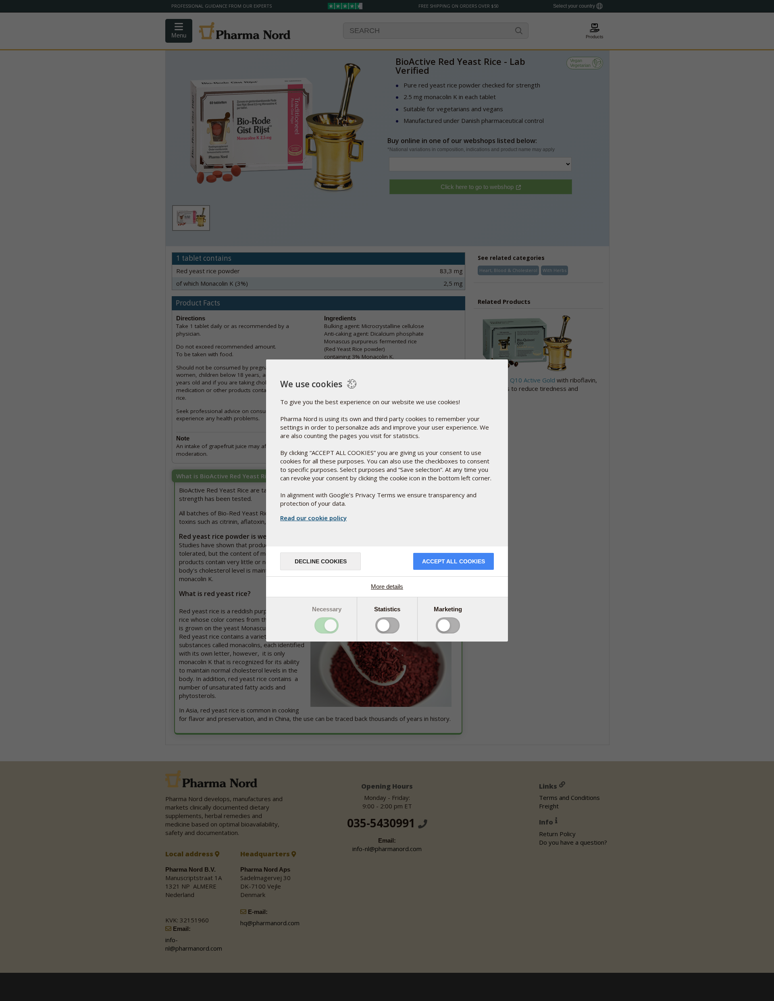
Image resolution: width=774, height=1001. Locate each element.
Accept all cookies (453, 561)
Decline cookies (321, 561)
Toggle (326, 625)
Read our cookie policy (313, 518)
